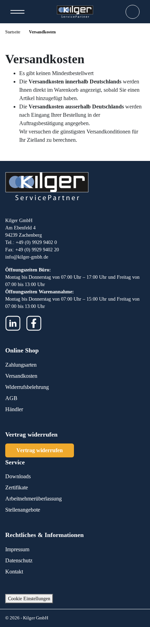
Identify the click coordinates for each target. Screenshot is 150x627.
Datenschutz (18, 560)
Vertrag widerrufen (39, 450)
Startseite (12, 32)
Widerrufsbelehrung (27, 387)
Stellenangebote (22, 510)
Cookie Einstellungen (29, 598)
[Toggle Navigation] (17, 12)
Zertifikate (16, 487)
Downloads (18, 476)
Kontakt (14, 572)
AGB (11, 398)
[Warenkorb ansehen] (133, 12)
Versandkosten (21, 376)
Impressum (17, 549)
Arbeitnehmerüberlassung (33, 499)
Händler (14, 409)
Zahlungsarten (21, 365)
